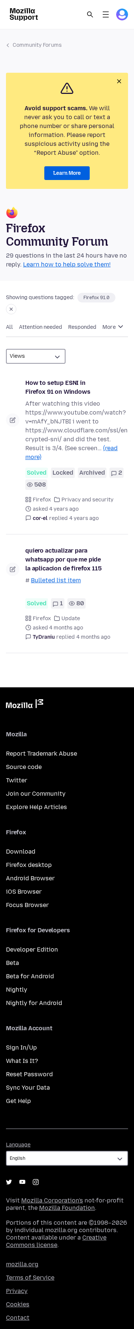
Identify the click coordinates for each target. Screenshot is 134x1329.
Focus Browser (27, 905)
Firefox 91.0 (96, 297)
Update (70, 618)
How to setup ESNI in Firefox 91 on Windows (57, 387)
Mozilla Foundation (67, 1207)
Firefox (42, 500)
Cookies (17, 1304)
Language (18, 1145)
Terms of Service (30, 1277)
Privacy (17, 1290)
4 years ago (84, 518)
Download (20, 851)
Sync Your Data (28, 1087)
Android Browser (30, 878)
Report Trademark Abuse (41, 753)
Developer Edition (32, 949)
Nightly (16, 989)
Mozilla (24, 705)
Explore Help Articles (36, 807)
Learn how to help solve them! (67, 264)
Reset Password (29, 1074)
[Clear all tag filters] (11, 309)
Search (90, 14)
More (109, 327)
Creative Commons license (56, 1241)
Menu (106, 14)
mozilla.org (22, 1264)
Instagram (36, 1182)
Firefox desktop (29, 864)
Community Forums (37, 45)
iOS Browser (24, 891)
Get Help (18, 1100)
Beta (12, 962)
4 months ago (93, 637)
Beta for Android (30, 976)
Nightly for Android (34, 1002)
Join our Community (36, 793)
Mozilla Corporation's (52, 1200)
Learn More (67, 173)
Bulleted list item (56, 580)
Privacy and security (87, 500)
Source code (24, 766)
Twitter (16, 780)
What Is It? (22, 1060)
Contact (17, 1317)
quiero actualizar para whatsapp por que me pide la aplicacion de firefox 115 (63, 559)
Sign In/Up (21, 1047)
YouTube (22, 1182)
